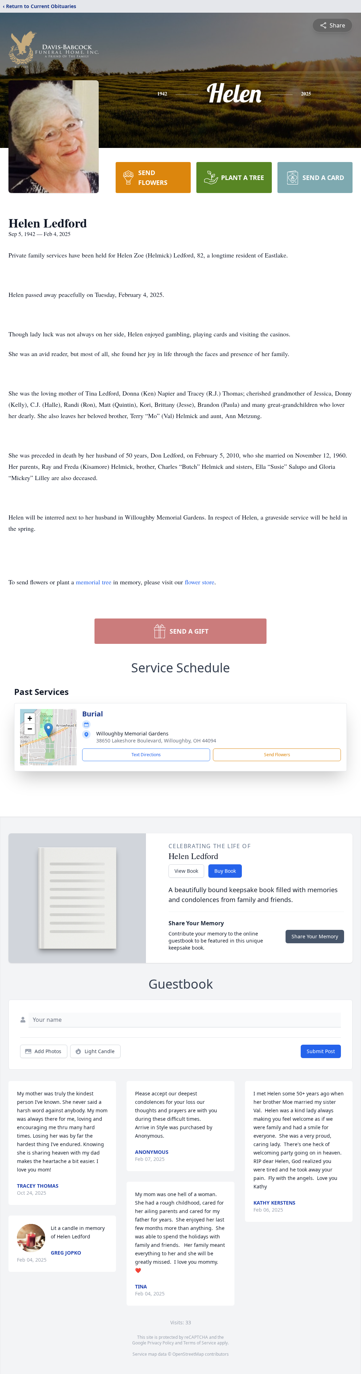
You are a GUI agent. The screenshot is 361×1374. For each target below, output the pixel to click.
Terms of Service (199, 1343)
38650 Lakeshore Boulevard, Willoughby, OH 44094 (156, 740)
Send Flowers (277, 755)
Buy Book (225, 871)
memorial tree (93, 582)
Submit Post (321, 1051)
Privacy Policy (160, 1343)
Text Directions (146, 755)
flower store (199, 582)
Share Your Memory (315, 936)
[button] (48, 730)
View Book (186, 871)
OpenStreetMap (188, 1354)
